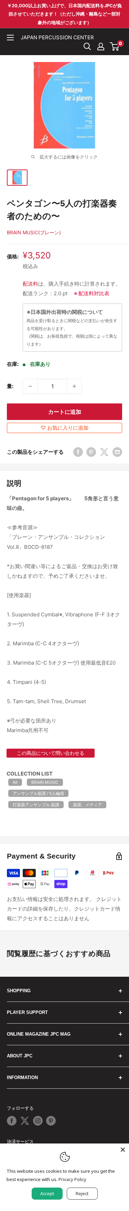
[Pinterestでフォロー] (51, 1121)
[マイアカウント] (100, 46)
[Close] (122, 1149)
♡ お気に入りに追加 (64, 427)
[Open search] (87, 46)
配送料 (30, 283)
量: (10, 386)
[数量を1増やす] (74, 386)
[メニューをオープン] (10, 37)
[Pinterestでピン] (91, 452)
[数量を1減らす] (30, 386)
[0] (114, 46)
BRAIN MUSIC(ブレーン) (34, 232)
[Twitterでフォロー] (25, 1121)
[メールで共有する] (117, 452)
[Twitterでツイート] (104, 452)
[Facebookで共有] (78, 452)
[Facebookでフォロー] (12, 1121)
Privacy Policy (72, 1179)
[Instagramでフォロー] (38, 1121)
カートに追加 (64, 411)
